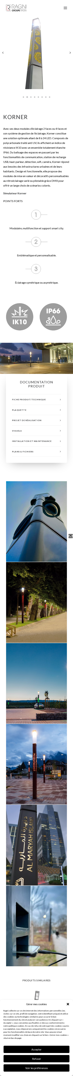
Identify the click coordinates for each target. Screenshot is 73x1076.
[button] (68, 1004)
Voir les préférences (36, 1068)
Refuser (36, 1058)
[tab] (36, 399)
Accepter (36, 1049)
